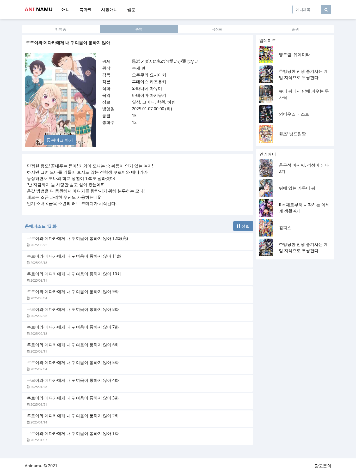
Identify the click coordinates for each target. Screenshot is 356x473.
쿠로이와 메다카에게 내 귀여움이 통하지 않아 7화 (73, 327)
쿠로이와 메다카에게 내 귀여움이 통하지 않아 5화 (73, 362)
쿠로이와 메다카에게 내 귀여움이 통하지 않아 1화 (73, 433)
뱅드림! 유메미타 (294, 54)
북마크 (85, 9)
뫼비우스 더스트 (294, 114)
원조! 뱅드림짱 (292, 134)
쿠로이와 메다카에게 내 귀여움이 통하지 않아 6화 (73, 345)
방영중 (60, 29)
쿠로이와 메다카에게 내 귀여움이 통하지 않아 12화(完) (77, 238)
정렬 (245, 226)
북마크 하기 (61, 140)
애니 (66, 9)
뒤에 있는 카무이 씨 (297, 188)
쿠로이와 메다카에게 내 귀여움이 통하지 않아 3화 (73, 398)
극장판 (217, 29)
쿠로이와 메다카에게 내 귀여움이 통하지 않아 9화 (73, 291)
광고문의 (323, 466)
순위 (295, 29)
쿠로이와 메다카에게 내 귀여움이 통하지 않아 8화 (73, 309)
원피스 (285, 228)
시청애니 (109, 9)
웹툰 (131, 9)
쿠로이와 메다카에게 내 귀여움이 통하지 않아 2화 (73, 416)
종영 (139, 29)
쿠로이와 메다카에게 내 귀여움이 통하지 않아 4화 (73, 380)
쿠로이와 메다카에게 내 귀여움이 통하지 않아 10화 (74, 274)
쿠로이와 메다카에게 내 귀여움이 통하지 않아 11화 (74, 256)
